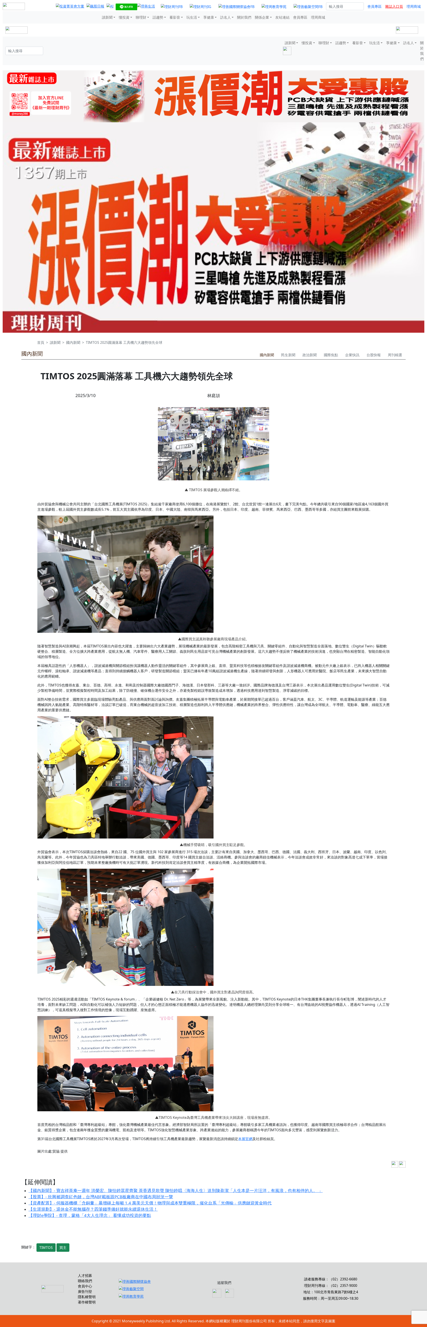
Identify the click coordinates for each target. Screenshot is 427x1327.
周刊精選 (395, 354)
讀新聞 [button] (107, 17)
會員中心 (85, 1286)
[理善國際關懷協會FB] (236, 6)
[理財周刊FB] (171, 6)
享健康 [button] (208, 17)
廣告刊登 (85, 1291)
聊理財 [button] (141, 17)
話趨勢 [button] (158, 17)
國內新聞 (73, 342)
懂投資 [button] (124, 17)
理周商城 (414, 6)
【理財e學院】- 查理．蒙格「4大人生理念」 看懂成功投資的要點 (89, 1215)
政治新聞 (309, 354)
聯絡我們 (85, 1280)
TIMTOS (46, 1247)
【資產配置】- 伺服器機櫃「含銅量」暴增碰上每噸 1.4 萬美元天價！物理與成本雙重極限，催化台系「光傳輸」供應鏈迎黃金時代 (150, 1203)
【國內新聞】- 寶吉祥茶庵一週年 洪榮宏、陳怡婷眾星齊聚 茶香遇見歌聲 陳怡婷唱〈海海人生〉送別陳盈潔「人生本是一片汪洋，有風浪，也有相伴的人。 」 (175, 1190)
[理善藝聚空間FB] (308, 6)
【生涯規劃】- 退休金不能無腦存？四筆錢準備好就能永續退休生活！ (93, 1209)
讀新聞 (55, 342)
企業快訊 (352, 354)
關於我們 (244, 17)
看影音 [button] (174, 17)
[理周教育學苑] (274, 6)
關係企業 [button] (262, 17)
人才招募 (85, 1275)
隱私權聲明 (87, 1296)
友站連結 (282, 17)
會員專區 (374, 6)
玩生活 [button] (191, 17)
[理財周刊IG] (200, 6)
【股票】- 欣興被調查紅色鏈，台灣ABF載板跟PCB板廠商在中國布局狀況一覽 (100, 1196)
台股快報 (374, 354)
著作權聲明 (87, 1302)
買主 (62, 1247)
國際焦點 (331, 354)
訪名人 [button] (225, 17)
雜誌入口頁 (394, 6)
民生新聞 (288, 354)
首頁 (40, 342)
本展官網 (245, 1138)
